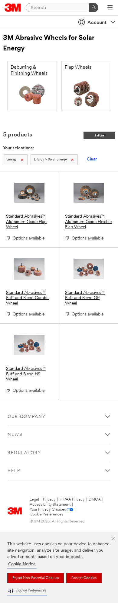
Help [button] (14, 471)
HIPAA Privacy (72, 499)
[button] (27, 591)
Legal (34, 499)
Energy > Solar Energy (50, 159)
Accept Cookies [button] (84, 578)
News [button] (15, 434)
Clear (92, 159)
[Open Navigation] (110, 7)
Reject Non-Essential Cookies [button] (35, 578)
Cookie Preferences (46, 514)
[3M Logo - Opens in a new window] (13, 7)
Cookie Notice (22, 564)
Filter (99, 135)
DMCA (95, 499)
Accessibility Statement (50, 505)
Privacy (49, 499)
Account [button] (97, 22)
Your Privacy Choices (48, 510)
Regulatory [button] (24, 453)
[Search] (93, 7)
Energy (11, 159)
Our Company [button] (27, 417)
